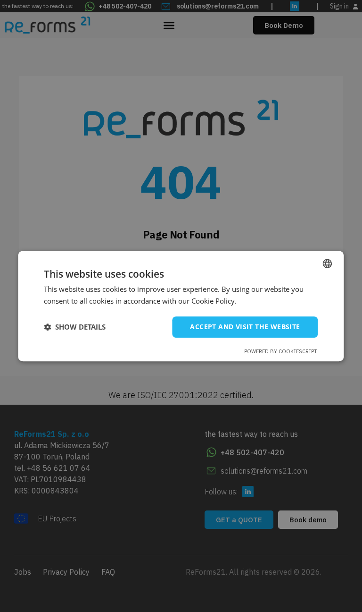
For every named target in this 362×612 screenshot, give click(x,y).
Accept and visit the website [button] (245, 326)
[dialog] (181, 306)
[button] (75, 327)
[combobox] (327, 263)
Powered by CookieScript (280, 351)
